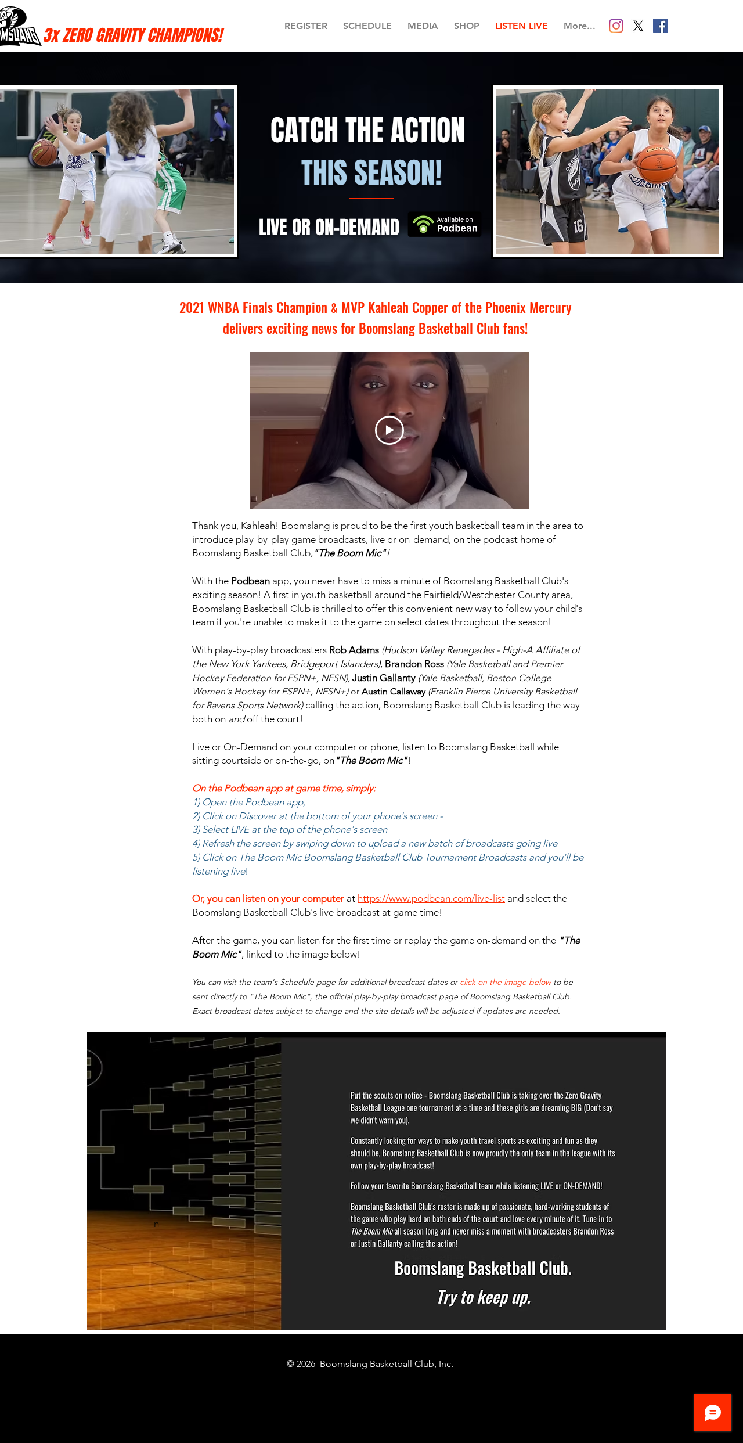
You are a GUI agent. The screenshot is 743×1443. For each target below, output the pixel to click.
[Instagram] (616, 26)
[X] (638, 26)
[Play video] (389, 430)
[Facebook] (660, 26)
